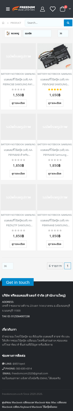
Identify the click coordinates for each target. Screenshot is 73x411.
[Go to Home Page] (3, 22)
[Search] (68, 23)
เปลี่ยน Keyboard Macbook (27, 406)
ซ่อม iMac (51, 402)
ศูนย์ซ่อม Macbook (12, 402)
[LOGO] (20, 9)
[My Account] (42, 9)
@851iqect (15, 363)
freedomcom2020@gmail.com (25, 373)
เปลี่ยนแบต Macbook (34, 402)
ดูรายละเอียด (18, 103)
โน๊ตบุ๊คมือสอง (50, 406)
